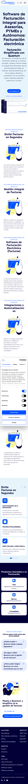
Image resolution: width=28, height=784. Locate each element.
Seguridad (23, 739)
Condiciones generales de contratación (12, 764)
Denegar (14, 422)
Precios (3, 739)
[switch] (24, 396)
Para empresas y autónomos (9, 736)
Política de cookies (6, 767)
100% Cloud (23, 733)
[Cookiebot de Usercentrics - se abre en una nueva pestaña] (19, 360)
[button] (25, 487)
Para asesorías (5, 733)
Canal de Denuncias (6, 762)
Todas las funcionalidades (8, 741)
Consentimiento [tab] (6, 364)
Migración (23, 736)
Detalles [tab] (15, 364)
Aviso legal (4, 759)
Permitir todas (14, 412)
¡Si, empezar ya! (14, 91)
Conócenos (4, 752)
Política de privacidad (7, 770)
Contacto (3, 749)
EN (21, 3)
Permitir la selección (14, 417)
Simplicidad (23, 741)
